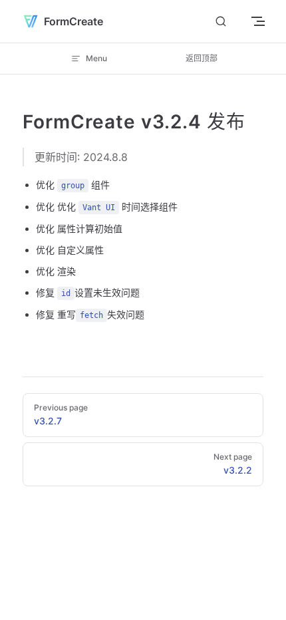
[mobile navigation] (258, 21)
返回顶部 (201, 58)
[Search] (221, 21)
